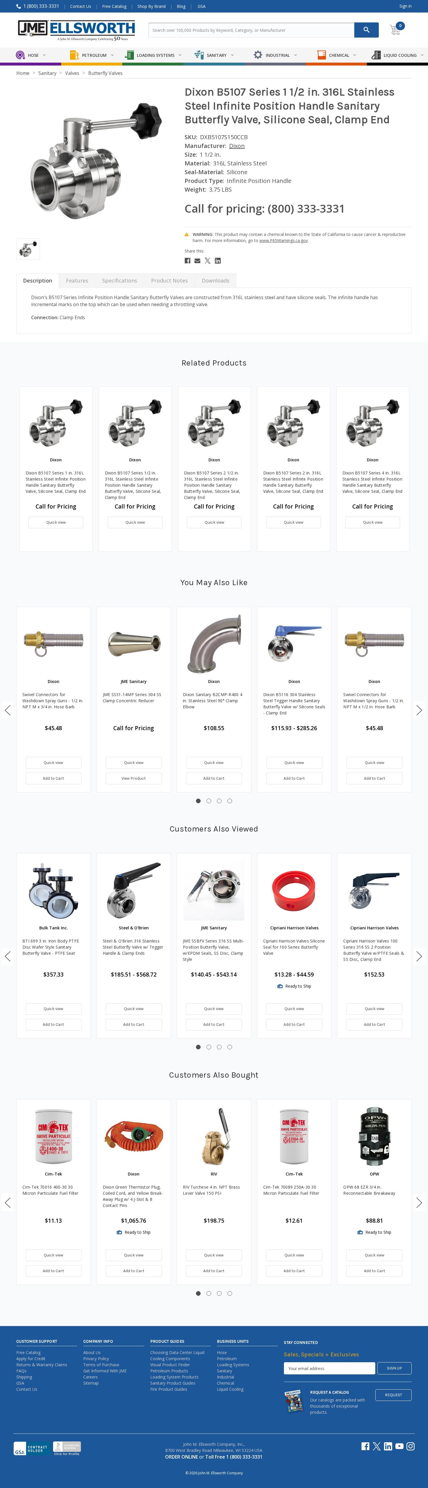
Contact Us (80, 6)
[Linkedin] (218, 261)
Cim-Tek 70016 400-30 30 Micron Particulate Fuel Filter (50, 1190)
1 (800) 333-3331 (41, 6)
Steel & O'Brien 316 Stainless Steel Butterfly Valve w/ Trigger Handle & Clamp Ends (133, 947)
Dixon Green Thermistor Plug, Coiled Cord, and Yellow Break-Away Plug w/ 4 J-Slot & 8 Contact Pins (133, 1196)
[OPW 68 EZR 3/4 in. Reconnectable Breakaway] (374, 1136)
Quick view (56, 522)
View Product (133, 778)
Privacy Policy (96, 1358)
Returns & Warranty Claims (41, 1364)
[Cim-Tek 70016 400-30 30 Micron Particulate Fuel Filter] (53, 1136)
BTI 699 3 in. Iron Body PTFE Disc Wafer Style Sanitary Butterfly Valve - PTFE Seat (50, 947)
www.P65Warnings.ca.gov (283, 240)
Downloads (215, 280)
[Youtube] (399, 1446)
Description (37, 280)
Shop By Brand (151, 6)
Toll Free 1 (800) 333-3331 (234, 1457)
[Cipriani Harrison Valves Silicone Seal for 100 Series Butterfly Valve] (294, 890)
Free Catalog (114, 6)
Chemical (225, 1383)
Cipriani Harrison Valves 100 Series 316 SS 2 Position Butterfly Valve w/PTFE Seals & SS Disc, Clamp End (373, 950)
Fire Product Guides (168, 1389)
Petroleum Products (169, 1371)
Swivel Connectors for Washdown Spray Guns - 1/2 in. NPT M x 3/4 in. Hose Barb (52, 700)
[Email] (197, 261)
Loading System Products (174, 1377)
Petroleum (227, 1358)
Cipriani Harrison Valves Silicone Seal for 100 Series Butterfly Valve (294, 947)
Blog (181, 6)
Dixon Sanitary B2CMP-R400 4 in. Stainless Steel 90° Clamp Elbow (212, 700)
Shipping (24, 1377)
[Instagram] (410, 1446)
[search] (366, 30)
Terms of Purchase (101, 1364)
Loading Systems (233, 1364)
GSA (202, 6)
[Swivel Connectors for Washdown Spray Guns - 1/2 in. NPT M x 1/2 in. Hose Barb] (374, 644)
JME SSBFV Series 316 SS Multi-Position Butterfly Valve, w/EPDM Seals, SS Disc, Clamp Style (213, 950)
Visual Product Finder (170, 1364)
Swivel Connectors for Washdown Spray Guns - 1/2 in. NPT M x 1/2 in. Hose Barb (373, 700)
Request (393, 1394)
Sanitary (224, 1371)
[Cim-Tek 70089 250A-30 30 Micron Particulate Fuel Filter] (294, 1136)
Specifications (119, 280)
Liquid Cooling (230, 1389)
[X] (208, 261)
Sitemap (91, 1383)
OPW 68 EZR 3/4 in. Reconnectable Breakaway (369, 1190)
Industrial (225, 1377)
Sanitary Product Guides (172, 1383)
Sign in (405, 6)
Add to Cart (53, 778)
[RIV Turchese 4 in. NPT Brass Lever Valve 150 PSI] (214, 1136)
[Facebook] (187, 261)
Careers (90, 1377)
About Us (92, 1352)
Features (77, 280)
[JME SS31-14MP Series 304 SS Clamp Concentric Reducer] (134, 644)
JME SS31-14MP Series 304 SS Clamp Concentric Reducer (132, 697)
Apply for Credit (30, 1358)
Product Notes (169, 280)
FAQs (21, 1371)
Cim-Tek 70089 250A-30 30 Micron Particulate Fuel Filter (291, 1190)
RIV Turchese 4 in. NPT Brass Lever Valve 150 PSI (211, 1190)
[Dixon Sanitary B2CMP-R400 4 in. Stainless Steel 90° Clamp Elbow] (214, 644)
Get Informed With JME (105, 1371)
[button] (7, 710)
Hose (222, 1352)
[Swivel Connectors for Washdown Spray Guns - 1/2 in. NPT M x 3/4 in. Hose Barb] (53, 644)
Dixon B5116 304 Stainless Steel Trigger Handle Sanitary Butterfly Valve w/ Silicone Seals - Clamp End (294, 704)
